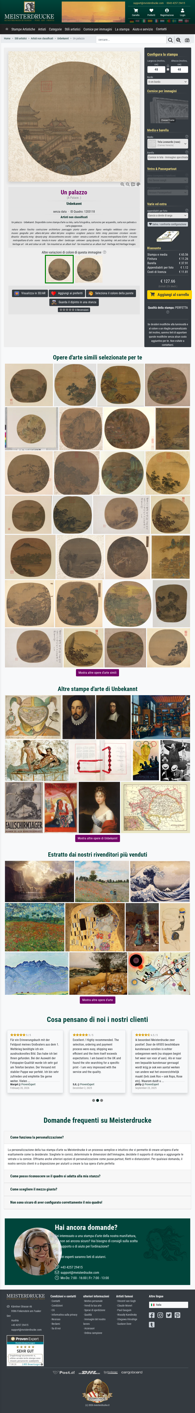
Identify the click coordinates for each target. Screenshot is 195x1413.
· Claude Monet (124, 1305)
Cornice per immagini (97, 29)
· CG (52, 1310)
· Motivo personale (93, 1301)
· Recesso (55, 1319)
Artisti (42, 29)
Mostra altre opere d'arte (97, 1000)
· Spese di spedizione (94, 1310)
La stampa (122, 29)
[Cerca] (170, 40)
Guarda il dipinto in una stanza (76, 302)
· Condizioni (56, 1305)
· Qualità (87, 1314)
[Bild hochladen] (187, 40)
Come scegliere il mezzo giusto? (33, 1189)
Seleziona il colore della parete (113, 293)
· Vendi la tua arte (92, 1305)
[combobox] (167, 82)
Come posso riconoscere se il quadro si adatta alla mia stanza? (55, 1176)
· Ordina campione (92, 1333)
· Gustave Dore (123, 1324)
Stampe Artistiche (23, 29)
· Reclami (55, 1324)
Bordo (150, 77)
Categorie (55, 29)
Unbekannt (74, 203)
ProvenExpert (24, 1084)
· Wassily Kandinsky (126, 1314)
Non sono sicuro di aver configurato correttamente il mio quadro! (56, 1202)
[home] (7, 29)
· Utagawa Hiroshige (126, 1319)
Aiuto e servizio (143, 29)
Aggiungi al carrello (172, 294)
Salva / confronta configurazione (169, 224)
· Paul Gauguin (123, 1310)
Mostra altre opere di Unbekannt (97, 838)
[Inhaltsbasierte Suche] (178, 40)
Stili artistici (72, 29)
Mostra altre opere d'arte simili (97, 672)
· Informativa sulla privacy (63, 1314)
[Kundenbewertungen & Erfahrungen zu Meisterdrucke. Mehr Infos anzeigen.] (25, 1350)
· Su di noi (55, 1328)
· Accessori (88, 1328)
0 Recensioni (82, 309)
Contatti (161, 29)
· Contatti (55, 1301)
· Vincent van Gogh (126, 1301)
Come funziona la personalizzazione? (37, 1137)
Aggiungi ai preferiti (69, 293)
